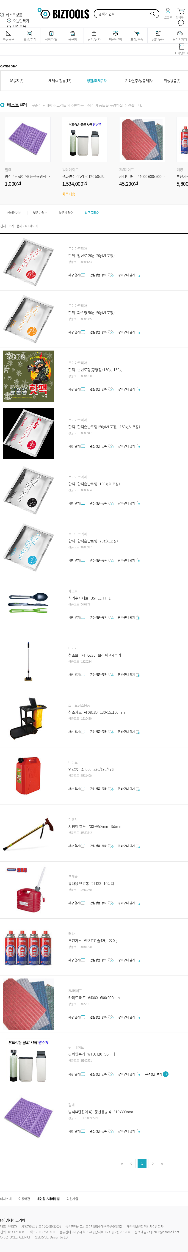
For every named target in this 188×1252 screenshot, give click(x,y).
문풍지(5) (16, 80)
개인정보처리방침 (48, 1198)
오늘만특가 (21, 20)
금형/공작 (158, 39)
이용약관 (24, 1198)
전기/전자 (94, 39)
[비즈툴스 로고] (63, 12)
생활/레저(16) (97, 80)
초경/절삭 (30, 39)
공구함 (72, 39)
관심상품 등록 (98, 275)
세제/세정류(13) (59, 80)
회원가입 (72, 1198)
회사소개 (5, 1198)
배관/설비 (115, 39)
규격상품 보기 (156, 1074)
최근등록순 (92, 212)
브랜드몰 (19, 26)
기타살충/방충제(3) (138, 80)
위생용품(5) (172, 80)
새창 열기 (74, 275)
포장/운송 (136, 39)
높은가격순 (66, 212)
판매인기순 (14, 212)
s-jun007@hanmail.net (164, 1232)
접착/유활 (51, 39)
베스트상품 (14, 14)
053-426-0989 (16, 1232)
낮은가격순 (40, 212)
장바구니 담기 (126, 275)
